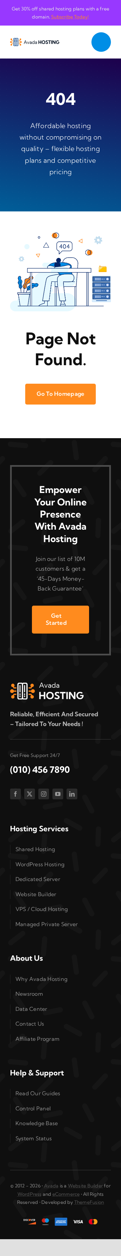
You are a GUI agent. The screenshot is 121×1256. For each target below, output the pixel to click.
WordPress (29, 1194)
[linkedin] (72, 794)
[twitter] (29, 794)
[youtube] (57, 794)
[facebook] (15, 794)
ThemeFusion (89, 1202)
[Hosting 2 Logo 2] (34, 40)
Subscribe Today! (70, 17)
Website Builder (85, 1186)
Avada (51, 1186)
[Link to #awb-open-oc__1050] (101, 42)
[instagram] (43, 794)
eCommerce (66, 1194)
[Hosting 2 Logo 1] (47, 685)
